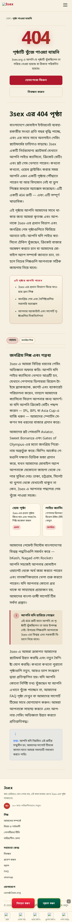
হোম (8, 18)
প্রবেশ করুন (10, 859)
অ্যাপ (6, 865)
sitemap (8, 877)
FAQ (6, 871)
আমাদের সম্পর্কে (12, 821)
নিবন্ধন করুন (36, 92)
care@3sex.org (12, 893)
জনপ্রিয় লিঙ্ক (27, 340)
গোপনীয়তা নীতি (12, 832)
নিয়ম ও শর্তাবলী (12, 826)
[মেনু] (65, 6)
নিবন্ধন (7, 854)
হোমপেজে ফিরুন (36, 80)
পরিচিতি (12, 340)
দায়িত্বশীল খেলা (12, 838)
